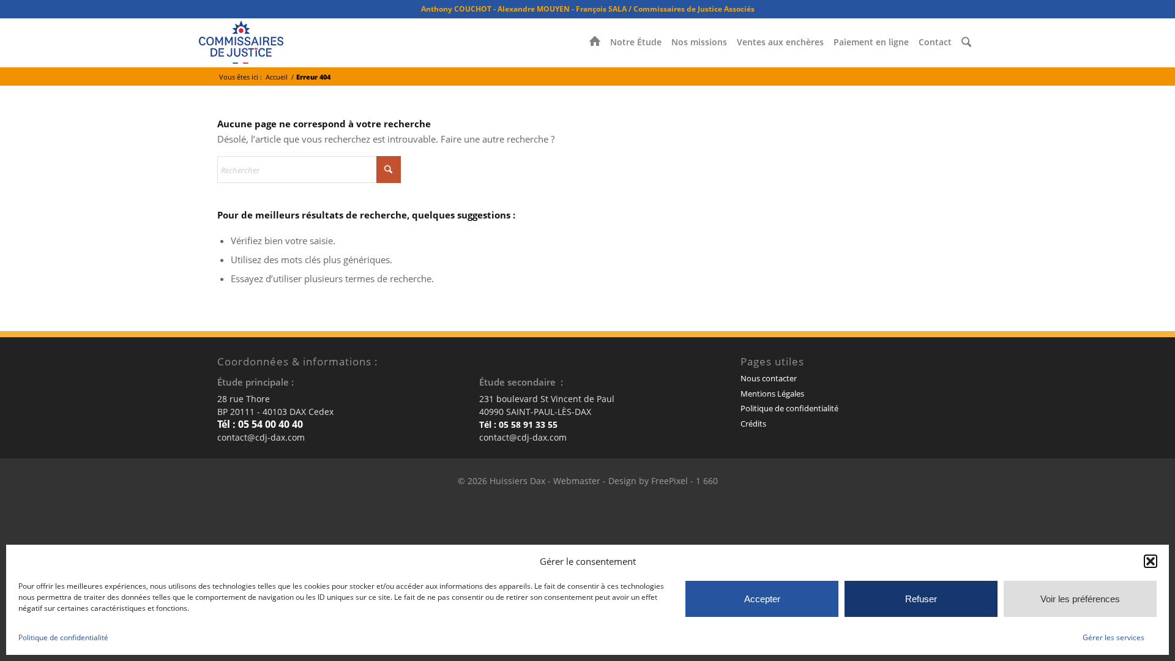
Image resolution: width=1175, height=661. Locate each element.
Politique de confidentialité (63, 637)
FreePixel (669, 481)
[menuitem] (594, 42)
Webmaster (576, 481)
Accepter (762, 599)
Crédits (753, 423)
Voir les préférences (1080, 599)
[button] (1150, 561)
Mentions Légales (772, 393)
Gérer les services (1113, 637)
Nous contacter (768, 378)
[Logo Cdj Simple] (241, 42)
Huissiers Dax (517, 481)
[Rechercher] (966, 42)
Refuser (921, 599)
